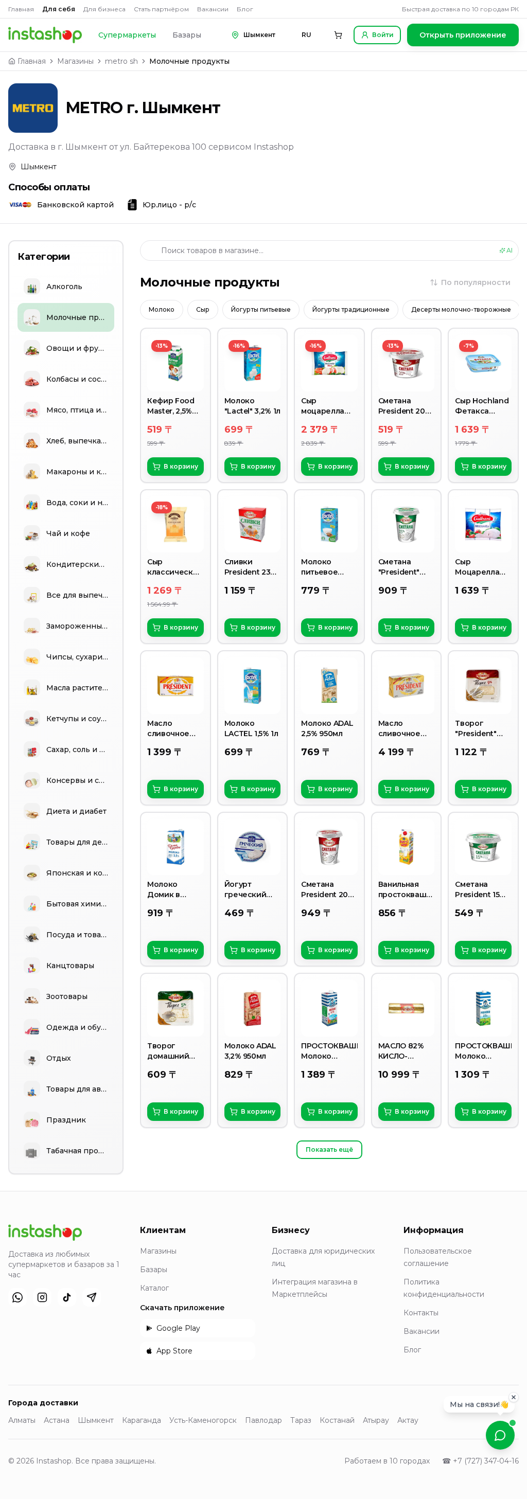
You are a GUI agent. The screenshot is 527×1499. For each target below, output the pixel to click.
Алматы (22, 1420)
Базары (186, 35)
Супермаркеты (127, 35)
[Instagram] (42, 1297)
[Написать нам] (500, 1435)
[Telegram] (91, 1297)
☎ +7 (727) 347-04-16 (480, 1461)
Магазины (75, 61)
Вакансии (213, 9)
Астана (56, 1420)
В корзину (181, 466)
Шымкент (96, 1420)
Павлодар (263, 1420)
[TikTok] (67, 1297)
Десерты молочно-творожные (461, 309)
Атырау (376, 1420)
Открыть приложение (462, 35)
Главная (21, 9)
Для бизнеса (104, 9)
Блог (245, 9)
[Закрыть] (513, 1398)
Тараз (300, 1420)
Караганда (141, 1420)
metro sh (121, 61)
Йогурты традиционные (351, 309)
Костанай (337, 1420)
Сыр (202, 309)
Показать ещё (329, 1149)
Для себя (58, 9)
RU (306, 35)
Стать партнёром (161, 9)
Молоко (161, 309)
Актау (407, 1420)
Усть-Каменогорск (203, 1420)
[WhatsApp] (17, 1297)
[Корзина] (338, 35)
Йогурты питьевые (261, 309)
